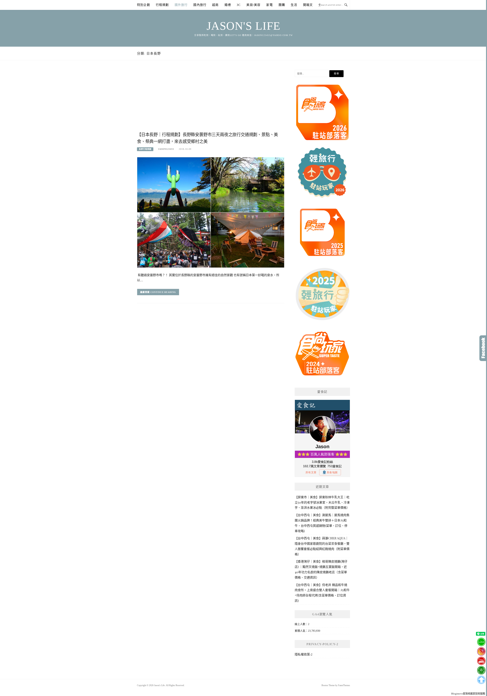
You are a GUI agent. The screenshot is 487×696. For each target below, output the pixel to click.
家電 (269, 4)
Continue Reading (163, 292)
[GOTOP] (481, 680)
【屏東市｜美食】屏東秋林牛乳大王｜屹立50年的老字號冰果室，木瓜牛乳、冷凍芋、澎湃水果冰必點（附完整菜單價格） (322, 502)
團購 (282, 4)
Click (483, 348)
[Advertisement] (210, 100)
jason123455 (166, 149)
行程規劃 (162, 4)
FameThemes (344, 685)
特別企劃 (143, 4)
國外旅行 (181, 4)
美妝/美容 (253, 4)
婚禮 (227, 4)
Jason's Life (244, 26)
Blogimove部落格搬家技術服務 (468, 693)
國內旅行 (199, 4)
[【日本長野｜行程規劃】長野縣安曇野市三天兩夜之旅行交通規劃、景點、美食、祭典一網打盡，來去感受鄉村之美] (210, 212)
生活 (294, 4)
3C (239, 4)
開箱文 (308, 4)
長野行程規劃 (145, 149)
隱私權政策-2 (303, 654)
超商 (215, 4)
